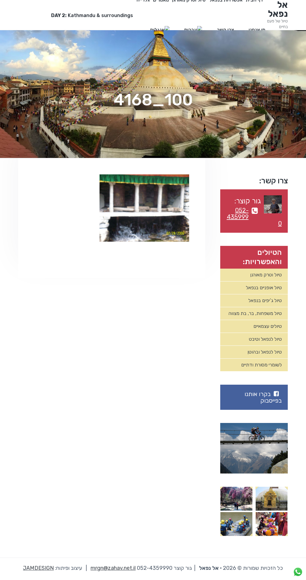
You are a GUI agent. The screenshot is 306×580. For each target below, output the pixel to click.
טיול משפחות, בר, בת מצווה (255, 313)
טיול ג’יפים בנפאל (265, 300)
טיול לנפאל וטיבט (265, 339)
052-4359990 (254, 217)
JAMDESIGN (38, 568)
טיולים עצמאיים (267, 326)
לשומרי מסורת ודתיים (261, 365)
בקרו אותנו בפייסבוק (263, 397)
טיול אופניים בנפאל (264, 287)
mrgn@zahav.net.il (113, 568)
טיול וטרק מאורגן (266, 275)
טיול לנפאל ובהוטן (264, 352)
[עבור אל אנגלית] (159, 30)
